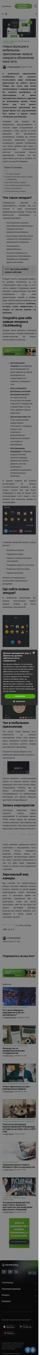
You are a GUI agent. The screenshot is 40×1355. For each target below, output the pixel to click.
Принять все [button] (20, 696)
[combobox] (34, 653)
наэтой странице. (9, 691)
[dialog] (19, 677)
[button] (19, 701)
